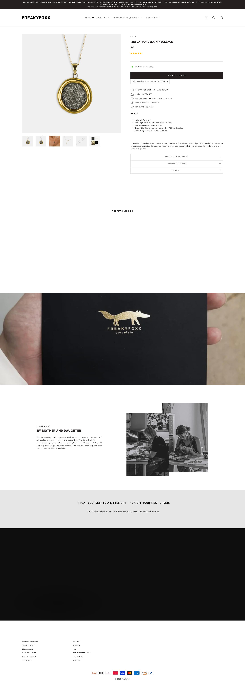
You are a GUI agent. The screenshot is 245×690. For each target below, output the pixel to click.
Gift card (32, 375)
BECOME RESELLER (29, 657)
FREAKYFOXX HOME (96, 17)
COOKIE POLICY (28, 649)
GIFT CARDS (153, 17)
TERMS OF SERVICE (29, 653)
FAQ (74, 649)
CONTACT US (26, 660)
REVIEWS (76, 645)
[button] (136, 53)
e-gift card (56, 375)
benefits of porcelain (177, 157)
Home (132, 37)
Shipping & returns (177, 164)
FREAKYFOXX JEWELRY (127, 17)
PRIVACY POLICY (28, 645)
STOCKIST (76, 660)
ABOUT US (76, 641)
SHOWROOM (77, 657)
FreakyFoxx (36, 17)
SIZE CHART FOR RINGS (82, 653)
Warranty (177, 170)
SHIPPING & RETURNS (30, 641)
